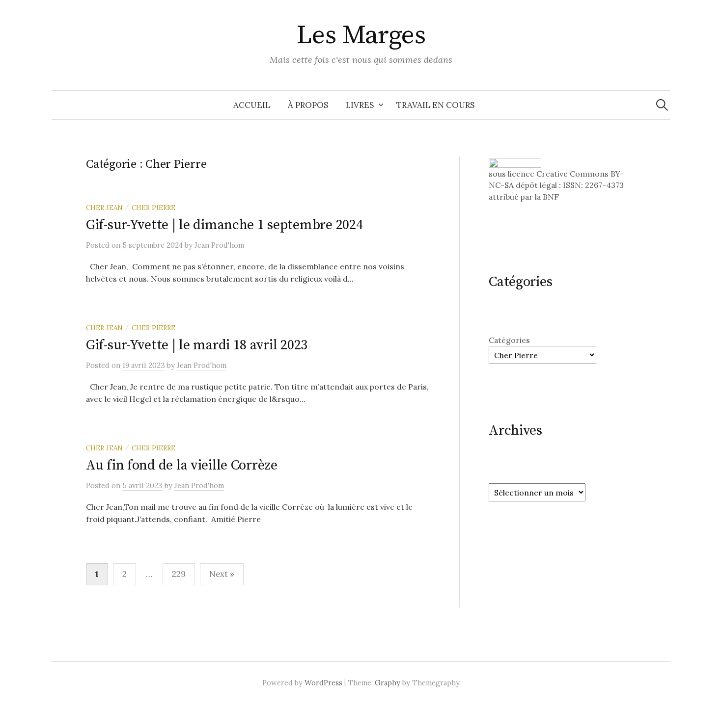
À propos (308, 105)
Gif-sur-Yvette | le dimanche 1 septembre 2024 (224, 225)
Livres (360, 105)
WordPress (323, 682)
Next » (221, 574)
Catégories (509, 340)
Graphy (387, 682)
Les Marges (361, 35)
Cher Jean (104, 207)
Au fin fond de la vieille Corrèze (182, 465)
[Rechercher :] (662, 105)
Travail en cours (435, 105)
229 (179, 574)
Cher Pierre (153, 207)
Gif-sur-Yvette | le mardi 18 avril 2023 (196, 345)
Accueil (251, 105)
